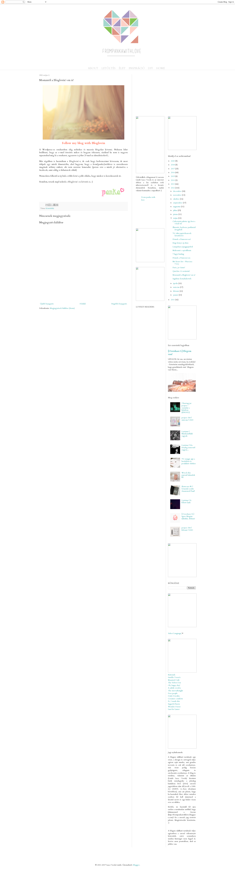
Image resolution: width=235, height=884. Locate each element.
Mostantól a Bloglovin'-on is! (184, 275)
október (176, 199)
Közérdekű (50, 208)
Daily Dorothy (174, 696)
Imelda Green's (174, 677)
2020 (173, 161)
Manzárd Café (174, 680)
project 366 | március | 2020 (187, 418)
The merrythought (175, 690)
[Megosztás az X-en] (52, 204)
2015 (173, 176)
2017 (173, 168)
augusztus (177, 206)
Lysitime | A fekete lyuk (186, 501)
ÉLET (122, 68)
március (176, 287)
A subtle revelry (174, 688)
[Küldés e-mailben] (46, 204)
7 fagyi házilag (178, 254)
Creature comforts (175, 698)
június (175, 214)
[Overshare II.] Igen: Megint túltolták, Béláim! (188, 516)
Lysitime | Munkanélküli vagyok (187, 433)
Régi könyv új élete (180, 243)
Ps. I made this (174, 701)
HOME (160, 68)
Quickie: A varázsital (181, 271)
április (175, 283)
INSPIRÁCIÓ (137, 68)
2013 (173, 184)
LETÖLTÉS (108, 68)
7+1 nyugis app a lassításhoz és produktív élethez (189, 461)
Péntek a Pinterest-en (181, 258)
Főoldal (83, 303)
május (175, 218)
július (175, 210)
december (177, 191)
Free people (172, 693)
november (177, 195)
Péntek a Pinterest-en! (182, 239)
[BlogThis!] (49, 204)
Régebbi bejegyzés (119, 303)
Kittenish (171, 674)
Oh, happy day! (174, 685)
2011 (173, 299)
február (176, 291)
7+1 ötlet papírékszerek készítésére (182, 234)
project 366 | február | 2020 (187, 528)
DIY (150, 68)
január (176, 295)
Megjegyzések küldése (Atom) (62, 308)
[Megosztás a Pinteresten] (57, 204)
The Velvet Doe (174, 682)
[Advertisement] (105, 292)
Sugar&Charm (174, 704)
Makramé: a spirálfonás (182, 250)
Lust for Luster (174, 709)
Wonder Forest (174, 706)
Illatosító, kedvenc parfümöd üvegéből (184, 228)
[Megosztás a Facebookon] (54, 204)
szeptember (178, 202)
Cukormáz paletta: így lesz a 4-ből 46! (184, 222)
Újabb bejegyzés (47, 303)
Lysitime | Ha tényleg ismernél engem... (188, 447)
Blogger (136, 865)
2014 (173, 180)
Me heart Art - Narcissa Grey (182, 262)
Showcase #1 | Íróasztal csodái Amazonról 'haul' (188, 488)
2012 (173, 188)
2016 (173, 172)
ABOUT (93, 68)
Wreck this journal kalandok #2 (188, 475)
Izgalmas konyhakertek (182, 278)
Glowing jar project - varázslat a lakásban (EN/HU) (186, 408)
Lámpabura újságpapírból (183, 246)
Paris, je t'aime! (179, 267)
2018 (173, 164)
